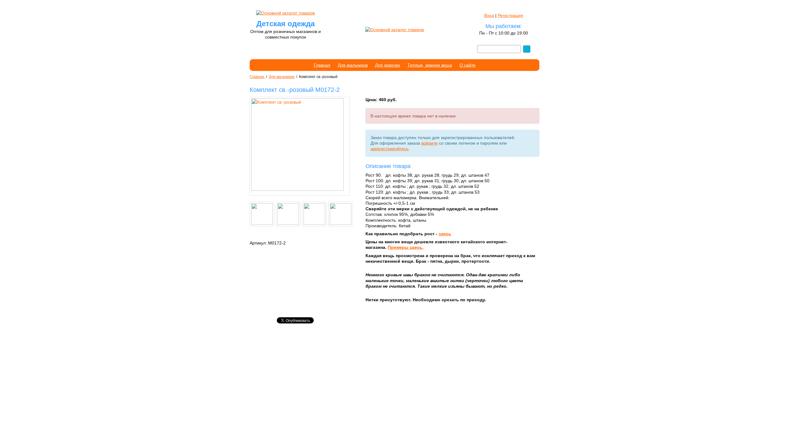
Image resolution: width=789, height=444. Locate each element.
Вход (489, 15)
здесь (445, 233)
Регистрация (510, 15)
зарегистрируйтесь (389, 148)
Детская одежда (285, 23)
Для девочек (387, 65)
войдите (429, 143)
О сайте (468, 65)
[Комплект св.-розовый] (300, 146)
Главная (322, 65)
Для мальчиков (353, 65)
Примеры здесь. (405, 247)
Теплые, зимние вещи (429, 65)
